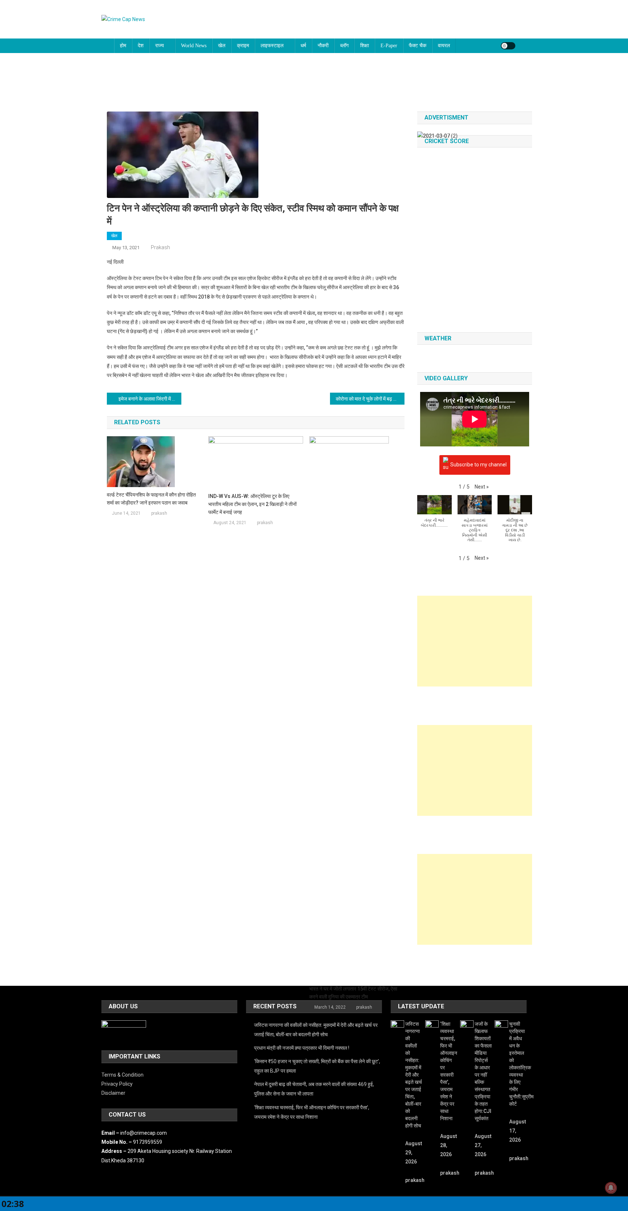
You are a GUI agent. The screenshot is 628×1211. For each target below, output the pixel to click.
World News (193, 45)
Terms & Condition (122, 1075)
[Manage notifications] (611, 1188)
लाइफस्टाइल (272, 45)
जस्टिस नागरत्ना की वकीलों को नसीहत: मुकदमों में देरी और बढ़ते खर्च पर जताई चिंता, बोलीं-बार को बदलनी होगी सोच (316, 1029)
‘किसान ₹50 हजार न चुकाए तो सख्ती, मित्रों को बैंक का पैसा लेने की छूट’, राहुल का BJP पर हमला (317, 1066)
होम (123, 45)
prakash (160, 247)
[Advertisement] (474, 641)
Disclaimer (113, 1093)
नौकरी (323, 45)
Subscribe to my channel (478, 464)
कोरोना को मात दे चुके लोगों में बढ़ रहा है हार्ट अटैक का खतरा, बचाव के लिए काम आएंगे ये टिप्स (370, 399)
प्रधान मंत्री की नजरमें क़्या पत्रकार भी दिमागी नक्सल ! (301, 1048)
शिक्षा (364, 45)
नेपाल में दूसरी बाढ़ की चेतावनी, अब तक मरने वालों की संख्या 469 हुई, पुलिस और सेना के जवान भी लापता (314, 1089)
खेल (221, 45)
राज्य (159, 45)
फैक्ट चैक (417, 45)
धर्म (303, 45)
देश (141, 45)
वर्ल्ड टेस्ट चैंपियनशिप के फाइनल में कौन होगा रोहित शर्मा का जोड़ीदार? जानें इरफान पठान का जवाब (151, 499)
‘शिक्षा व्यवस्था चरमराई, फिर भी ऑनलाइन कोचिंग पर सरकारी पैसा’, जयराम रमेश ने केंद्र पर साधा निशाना (311, 1112)
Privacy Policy (117, 1084)
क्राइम (243, 45)
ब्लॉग (344, 45)
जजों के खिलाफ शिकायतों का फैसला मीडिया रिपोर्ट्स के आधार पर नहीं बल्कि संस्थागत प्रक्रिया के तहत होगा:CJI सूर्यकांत (483, 1071)
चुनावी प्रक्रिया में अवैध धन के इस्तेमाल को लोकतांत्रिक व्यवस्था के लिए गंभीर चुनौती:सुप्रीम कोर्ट (517, 1064)
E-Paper (389, 45)
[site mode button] (508, 45)
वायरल (444, 45)
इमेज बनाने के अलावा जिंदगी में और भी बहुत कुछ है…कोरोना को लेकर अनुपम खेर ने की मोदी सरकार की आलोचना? (149, 399)
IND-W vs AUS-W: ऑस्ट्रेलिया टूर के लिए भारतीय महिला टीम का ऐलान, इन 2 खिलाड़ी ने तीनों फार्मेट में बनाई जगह (252, 504)
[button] (481, 486)
